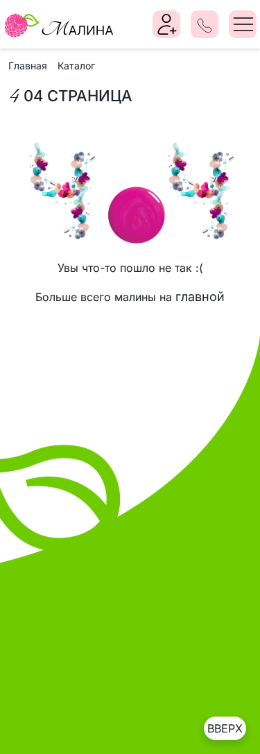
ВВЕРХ (225, 728)
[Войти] (167, 24)
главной (200, 296)
